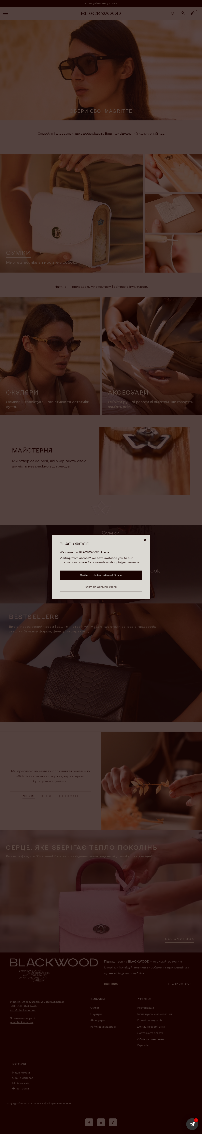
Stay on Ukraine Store (101, 586)
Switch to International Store (101, 575)
